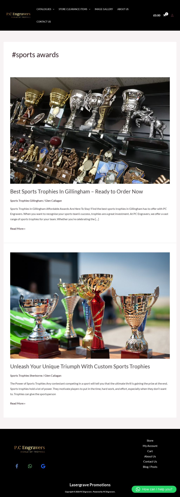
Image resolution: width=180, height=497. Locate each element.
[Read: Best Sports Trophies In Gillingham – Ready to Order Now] (90, 130)
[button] (154, 489)
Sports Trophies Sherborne (26, 375)
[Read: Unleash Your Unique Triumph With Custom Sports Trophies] (90, 305)
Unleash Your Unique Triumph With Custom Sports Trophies (80, 366)
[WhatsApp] (30, 466)
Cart (150, 451)
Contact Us (44, 21)
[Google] (43, 466)
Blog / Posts (150, 466)
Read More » (17, 228)
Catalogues (44, 9)
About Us (122, 9)
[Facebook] (17, 466)
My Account (150, 445)
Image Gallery (104, 9)
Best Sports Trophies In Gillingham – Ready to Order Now (76, 191)
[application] (52, 9)
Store (150, 440)
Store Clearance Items (73, 9)
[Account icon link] (172, 15)
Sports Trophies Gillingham (26, 200)
